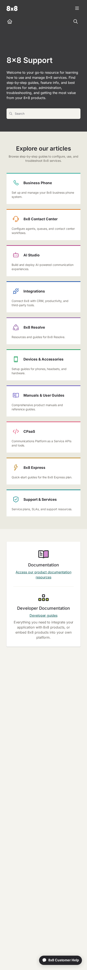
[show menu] (77, 8)
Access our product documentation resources (43, 574)
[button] (77, 959)
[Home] (12, 8)
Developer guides (43, 615)
